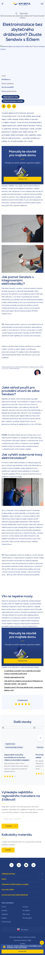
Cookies (22, 944)
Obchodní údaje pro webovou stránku (22, 937)
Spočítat (8, 850)
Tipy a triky (24, 13)
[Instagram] (19, 865)
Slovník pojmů (27, 918)
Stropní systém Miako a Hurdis (15, 884)
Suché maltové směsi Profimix (15, 895)
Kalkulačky (23, 951)
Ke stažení (26, 910)
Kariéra (4, 918)
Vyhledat (8, 826)
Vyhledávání (2, 4)
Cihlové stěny (8, 890)
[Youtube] (26, 865)
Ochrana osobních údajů (22, 940)
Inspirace (5, 914)
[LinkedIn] (14, 106)
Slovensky (24, 930)
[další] (40, 738)
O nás (4, 907)
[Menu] (42, 4)
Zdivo (4, 879)
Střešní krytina (8, 874)
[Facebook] (9, 106)
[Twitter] (4, 106)
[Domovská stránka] (16, 13)
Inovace (25, 907)
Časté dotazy (6, 922)
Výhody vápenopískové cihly (14, 677)
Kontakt (4, 910)
